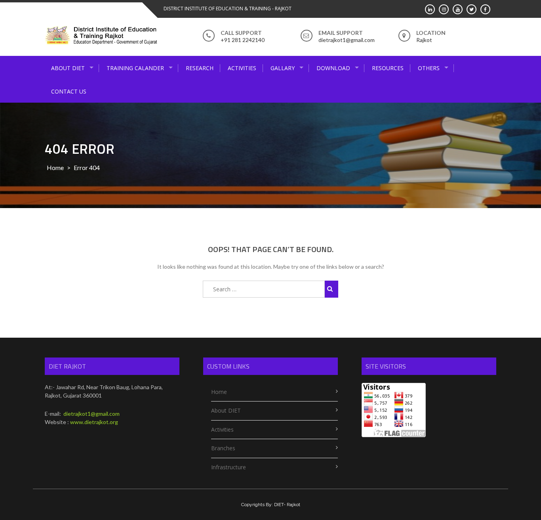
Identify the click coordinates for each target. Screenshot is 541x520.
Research (199, 68)
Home (55, 167)
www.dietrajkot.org (94, 422)
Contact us (68, 91)
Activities (242, 68)
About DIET (68, 68)
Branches (223, 448)
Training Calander (135, 68)
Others (429, 68)
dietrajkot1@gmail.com (91, 413)
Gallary (282, 68)
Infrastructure (228, 467)
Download (333, 68)
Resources (388, 68)
